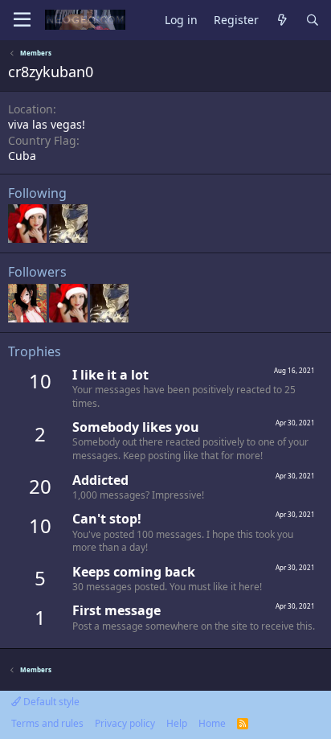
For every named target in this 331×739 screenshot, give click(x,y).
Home (212, 723)
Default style (50, 701)
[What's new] (282, 20)
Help (176, 723)
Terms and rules (47, 723)
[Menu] (22, 20)
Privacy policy (125, 723)
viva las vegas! (46, 124)
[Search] (312, 20)
